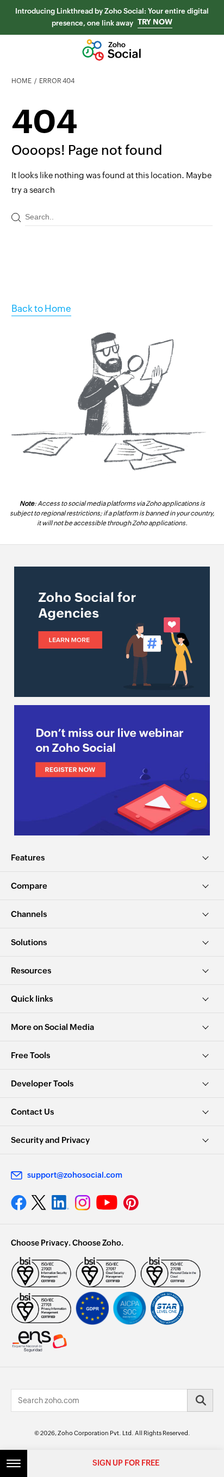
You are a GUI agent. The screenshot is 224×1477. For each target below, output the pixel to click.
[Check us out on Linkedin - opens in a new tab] (60, 1202)
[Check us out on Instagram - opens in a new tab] (82, 1202)
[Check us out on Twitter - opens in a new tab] (39, 1202)
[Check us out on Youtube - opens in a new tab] (106, 1202)
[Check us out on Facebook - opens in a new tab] (19, 1202)
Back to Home (41, 308)
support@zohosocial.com (74, 1175)
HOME (21, 81)
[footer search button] (200, 1400)
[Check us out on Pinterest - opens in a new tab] (131, 1202)
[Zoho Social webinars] (112, 770)
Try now (155, 21)
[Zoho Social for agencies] (112, 632)
